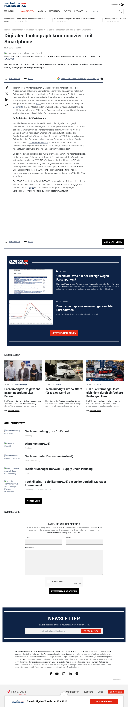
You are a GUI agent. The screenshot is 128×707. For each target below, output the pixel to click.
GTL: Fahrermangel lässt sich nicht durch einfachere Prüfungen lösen (104, 392)
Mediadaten (72, 691)
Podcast (78, 11)
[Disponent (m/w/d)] (12, 445)
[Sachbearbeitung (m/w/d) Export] (12, 432)
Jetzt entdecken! (103, 701)
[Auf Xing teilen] (6, 105)
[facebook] (51, 674)
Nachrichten (27, 11)
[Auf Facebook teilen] (7, 88)
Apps (31, 187)
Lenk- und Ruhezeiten (38, 142)
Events (67, 11)
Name (68, 537)
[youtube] (56, 674)
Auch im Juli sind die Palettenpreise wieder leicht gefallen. (78, 314)
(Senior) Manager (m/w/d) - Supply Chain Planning (59, 469)
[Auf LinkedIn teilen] (6, 99)
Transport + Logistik (34, 30)
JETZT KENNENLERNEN (64, 333)
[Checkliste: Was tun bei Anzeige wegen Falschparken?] (31, 281)
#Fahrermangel (21, 384)
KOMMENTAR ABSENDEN (64, 591)
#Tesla (58, 384)
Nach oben (117, 680)
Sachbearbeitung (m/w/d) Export (47, 431)
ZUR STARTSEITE (113, 241)
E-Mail (27, 537)
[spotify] (77, 674)
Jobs (100, 691)
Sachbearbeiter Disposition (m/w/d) (49, 456)
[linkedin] (70, 674)
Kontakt (88, 691)
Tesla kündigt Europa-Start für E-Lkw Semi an (63, 390)
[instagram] (63, 674)
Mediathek (54, 11)
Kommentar (29, 548)
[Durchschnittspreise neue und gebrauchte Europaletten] (31, 312)
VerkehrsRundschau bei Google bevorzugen (80, 78)
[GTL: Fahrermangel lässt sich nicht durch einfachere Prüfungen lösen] (105, 370)
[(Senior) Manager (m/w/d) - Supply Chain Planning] (12, 471)
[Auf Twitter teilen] (7, 94)
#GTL (99, 384)
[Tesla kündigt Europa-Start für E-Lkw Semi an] (64, 370)
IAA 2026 (42, 11)
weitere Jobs (33, 500)
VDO (38, 103)
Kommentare (14, 78)
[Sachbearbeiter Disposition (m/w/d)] (12, 457)
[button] (64, 694)
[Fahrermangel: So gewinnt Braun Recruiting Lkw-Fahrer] (23, 370)
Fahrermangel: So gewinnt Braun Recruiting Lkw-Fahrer (22, 392)
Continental (18, 107)
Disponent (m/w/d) (37, 444)
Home (7, 30)
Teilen (30, 78)
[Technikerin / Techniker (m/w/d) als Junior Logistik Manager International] (12, 486)
